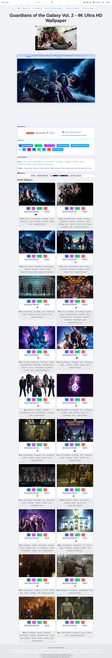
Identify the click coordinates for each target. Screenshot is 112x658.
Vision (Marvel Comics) (25, 412)
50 (40, 256)
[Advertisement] (56, 113)
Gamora (81, 161)
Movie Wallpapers (37, 8)
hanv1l (79, 307)
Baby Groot (84, 168)
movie (34, 164)
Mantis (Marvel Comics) (66, 317)
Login (103, 2)
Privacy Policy (26, 651)
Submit (90, 2)
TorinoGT (79, 262)
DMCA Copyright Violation (78, 651)
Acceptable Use (47, 651)
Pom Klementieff (77, 317)
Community (97, 2)
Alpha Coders (5, 2)
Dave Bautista (59, 161)
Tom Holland (33, 635)
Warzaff (41, 541)
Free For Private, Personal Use (72, 132)
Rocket (52, 168)
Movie (30, 224)
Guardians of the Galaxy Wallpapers (53, 8)
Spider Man (46, 638)
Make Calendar (63, 145)
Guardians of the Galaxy (25, 164)
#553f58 (66, 175)
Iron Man (40, 638)
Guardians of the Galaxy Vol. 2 (45, 164)
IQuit (79, 358)
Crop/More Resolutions (80, 145)
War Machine (39, 410)
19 (40, 444)
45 (78, 256)
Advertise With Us (64, 651)
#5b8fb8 (59, 175)
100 (40, 208)
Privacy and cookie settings (94, 651)
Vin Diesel (40, 168)
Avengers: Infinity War (39, 415)
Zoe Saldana (67, 161)
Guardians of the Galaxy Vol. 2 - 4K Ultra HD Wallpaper (79, 8)
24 (40, 351)
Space (35, 168)
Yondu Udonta (86, 218)
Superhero (46, 168)
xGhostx (52, 133)
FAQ (19, 651)
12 (78, 399)
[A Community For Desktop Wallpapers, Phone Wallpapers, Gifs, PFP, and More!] (18, 8)
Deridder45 (79, 451)
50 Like (39, 145)
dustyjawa (41, 628)
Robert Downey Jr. (24, 635)
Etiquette (55, 651)
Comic (90, 168)
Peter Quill (75, 161)
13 (78, 489)
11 (40, 580)
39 (78, 208)
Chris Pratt (77, 168)
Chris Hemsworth (67, 415)
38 (40, 399)
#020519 (55, 175)
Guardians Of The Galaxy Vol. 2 (81, 226)
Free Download (26, 145)
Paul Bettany (46, 410)
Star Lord (30, 161)
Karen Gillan (72, 221)
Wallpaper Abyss (26, 8)
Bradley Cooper (69, 168)
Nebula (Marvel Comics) (69, 218)
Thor (88, 412)
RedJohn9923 (41, 214)
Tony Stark (33, 638)
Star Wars (26, 168)
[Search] (52, 2)
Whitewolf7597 (79, 496)
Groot (24, 161)
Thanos (62, 168)
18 (78, 444)
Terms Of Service (36, 651)
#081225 (63, 175)
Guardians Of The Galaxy (39, 224)
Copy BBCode (57, 149)
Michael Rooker (63, 221)
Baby (31, 168)
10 (40, 534)
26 (78, 301)
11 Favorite (50, 145)
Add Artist (30, 133)
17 (78, 351)
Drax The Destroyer (49, 161)
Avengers (57, 168)
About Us (13, 651)
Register (108, 2)
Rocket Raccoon (38, 161)
